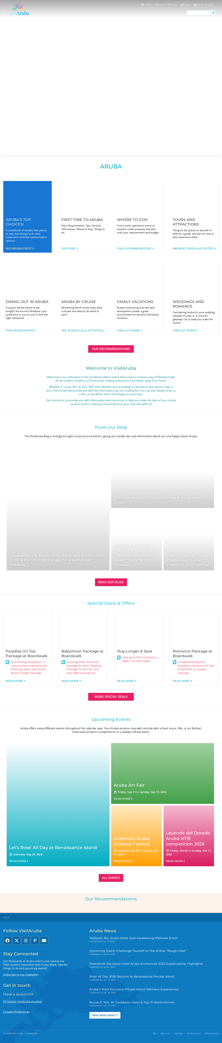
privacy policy (212, 1033)
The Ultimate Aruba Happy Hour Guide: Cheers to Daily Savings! (189, 560)
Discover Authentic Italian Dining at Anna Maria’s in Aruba (162, 500)
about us (165, 1033)
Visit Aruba (17, 1033)
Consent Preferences (16, 1012)
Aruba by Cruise (78, 302)
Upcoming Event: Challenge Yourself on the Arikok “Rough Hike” (137, 951)
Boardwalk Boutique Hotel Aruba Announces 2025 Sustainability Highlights (146, 963)
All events (111, 878)
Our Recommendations (111, 349)
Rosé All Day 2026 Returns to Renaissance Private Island (131, 976)
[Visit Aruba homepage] (18, 9)
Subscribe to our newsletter (21, 974)
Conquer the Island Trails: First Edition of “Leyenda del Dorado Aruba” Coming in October (133, 555)
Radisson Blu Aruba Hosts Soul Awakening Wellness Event (133, 938)
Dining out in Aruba (27, 302)
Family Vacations (135, 302)
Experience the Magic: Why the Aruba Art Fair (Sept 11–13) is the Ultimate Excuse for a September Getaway (57, 560)
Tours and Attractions (186, 222)
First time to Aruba (82, 220)
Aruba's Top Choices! (18, 222)
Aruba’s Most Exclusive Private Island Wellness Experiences (134, 989)
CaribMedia (31, 1033)
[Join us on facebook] (7, 940)
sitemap (178, 1033)
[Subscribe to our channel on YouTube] (44, 940)
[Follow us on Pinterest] (35, 940)
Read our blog (111, 582)
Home (6, 917)
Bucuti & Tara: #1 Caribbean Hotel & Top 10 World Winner (132, 1002)
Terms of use (194, 1033)
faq (154, 1033)
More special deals (111, 696)
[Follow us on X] (16, 940)
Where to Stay (132, 220)
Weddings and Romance (188, 304)
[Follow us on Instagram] (26, 940)
